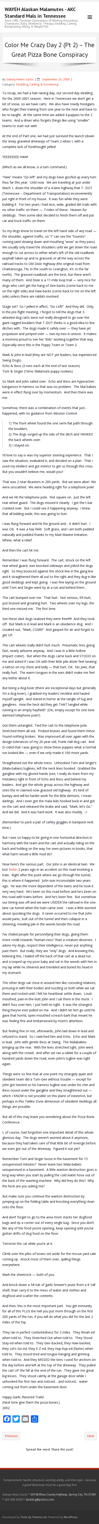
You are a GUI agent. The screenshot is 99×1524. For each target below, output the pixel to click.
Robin (13, 869)
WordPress (70, 1517)
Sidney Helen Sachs (20, 79)
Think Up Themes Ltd (33, 1517)
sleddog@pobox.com (40, 1499)
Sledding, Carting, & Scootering (37, 84)
